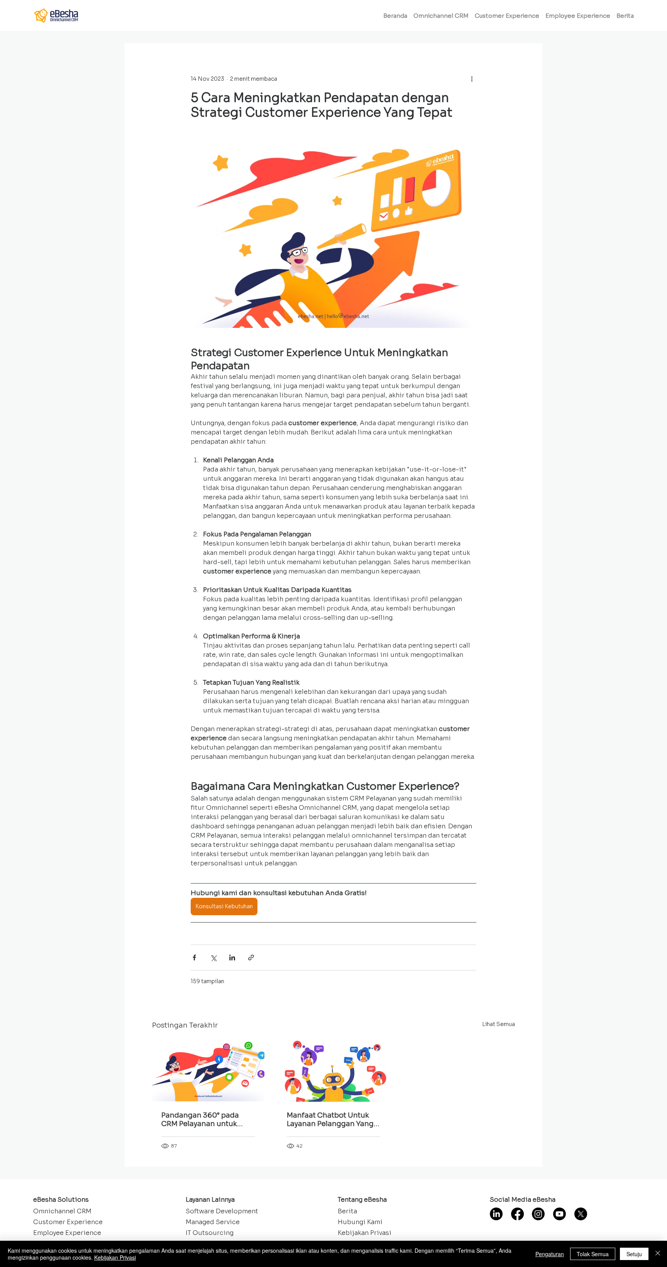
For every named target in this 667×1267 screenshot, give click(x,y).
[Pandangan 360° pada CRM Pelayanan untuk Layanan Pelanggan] (208, 1069)
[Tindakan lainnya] (471, 78)
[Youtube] (559, 1214)
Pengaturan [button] (549, 1254)
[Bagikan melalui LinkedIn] (232, 957)
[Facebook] (517, 1214)
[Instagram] (538, 1214)
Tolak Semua (593, 1254)
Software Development (222, 1211)
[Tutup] (657, 1254)
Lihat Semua (498, 1024)
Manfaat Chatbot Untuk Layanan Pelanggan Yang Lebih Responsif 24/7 (330, 1119)
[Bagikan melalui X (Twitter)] (213, 957)
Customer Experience (68, 1222)
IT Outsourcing (210, 1233)
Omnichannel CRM (62, 1211)
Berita (347, 1211)
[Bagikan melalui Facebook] (194, 957)
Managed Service (213, 1222)
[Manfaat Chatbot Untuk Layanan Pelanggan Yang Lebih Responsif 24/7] (334, 1070)
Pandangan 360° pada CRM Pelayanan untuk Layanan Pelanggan (200, 1119)
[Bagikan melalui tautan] (251, 957)
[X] (580, 1214)
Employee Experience (67, 1233)
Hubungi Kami (360, 1222)
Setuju (634, 1254)
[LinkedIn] (496, 1214)
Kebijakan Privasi (364, 1233)
